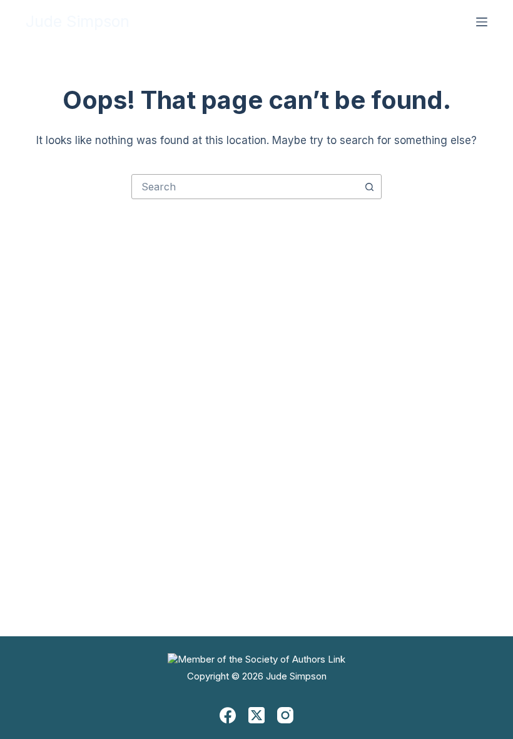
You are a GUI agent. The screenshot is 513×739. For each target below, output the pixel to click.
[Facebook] (228, 715)
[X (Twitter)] (256, 715)
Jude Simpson (78, 21)
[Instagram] (285, 715)
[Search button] (369, 187)
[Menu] (481, 22)
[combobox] (244, 186)
